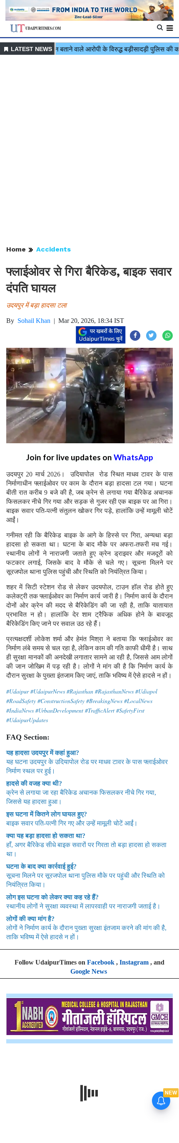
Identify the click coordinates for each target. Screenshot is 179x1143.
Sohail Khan (33, 320)
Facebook (100, 962)
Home (16, 249)
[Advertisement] (89, 150)
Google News (88, 971)
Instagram (134, 962)
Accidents (53, 249)
